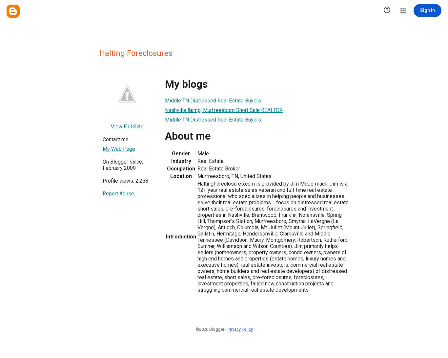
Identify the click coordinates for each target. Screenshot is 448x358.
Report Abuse (118, 193)
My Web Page (119, 149)
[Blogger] (13, 11)
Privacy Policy (240, 329)
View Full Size (127, 126)
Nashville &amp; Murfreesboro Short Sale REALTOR (224, 110)
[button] (387, 10)
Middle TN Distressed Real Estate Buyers (213, 101)
